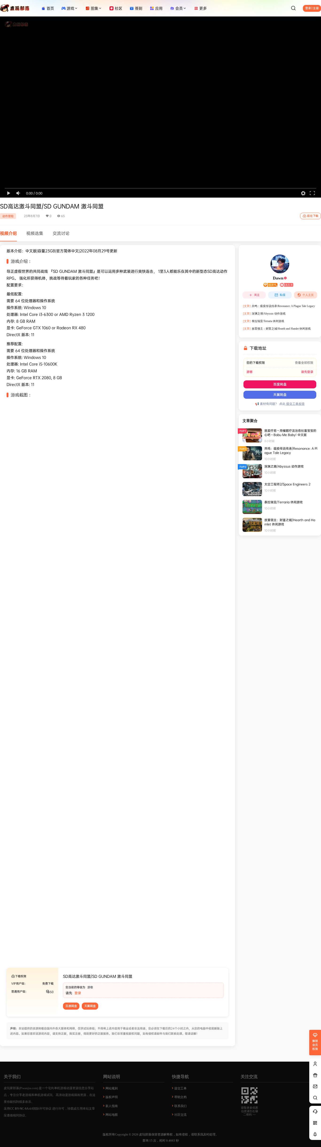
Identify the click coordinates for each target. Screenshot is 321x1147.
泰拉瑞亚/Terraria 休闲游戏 (263, 321)
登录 (77, 993)
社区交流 (180, 1114)
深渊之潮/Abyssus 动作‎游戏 (264, 313)
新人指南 (112, 1105)
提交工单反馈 (295, 404)
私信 (282, 295)
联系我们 (180, 1105)
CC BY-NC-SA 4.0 (21, 1108)
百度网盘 (71, 1006)
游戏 (70, 8)
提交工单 (180, 1088)
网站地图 (112, 1114)
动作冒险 (8, 216)
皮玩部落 (144, 1134)
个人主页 (308, 295)
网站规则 (112, 1088)
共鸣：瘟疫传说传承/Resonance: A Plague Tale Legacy (279, 306)
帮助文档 (180, 1097)
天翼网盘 (90, 1006)
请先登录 (307, 372)
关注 (257, 295)
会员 (179, 8)
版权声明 (112, 1097)
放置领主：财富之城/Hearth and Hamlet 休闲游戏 (277, 328)
